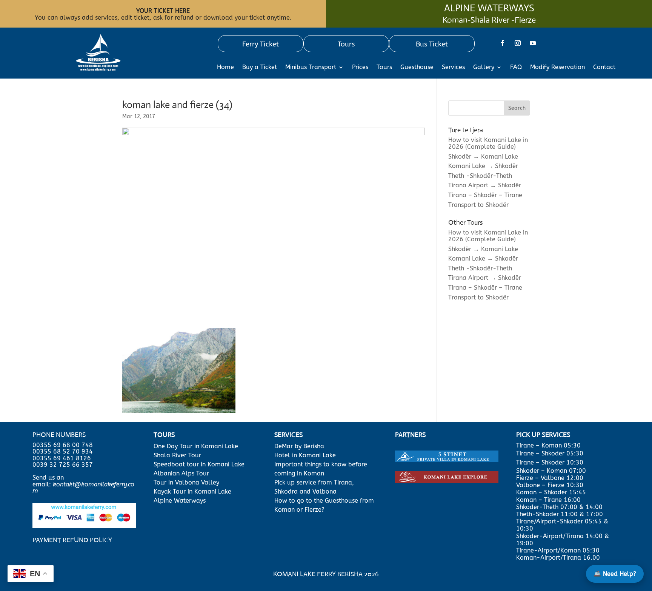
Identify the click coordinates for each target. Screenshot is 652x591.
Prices (360, 68)
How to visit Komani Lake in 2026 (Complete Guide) (488, 143)
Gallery (483, 68)
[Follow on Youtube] (533, 43)
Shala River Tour (177, 455)
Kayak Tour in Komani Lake (192, 491)
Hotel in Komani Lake (305, 455)
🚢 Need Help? (615, 573)
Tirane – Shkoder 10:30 (549, 462)
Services (453, 68)
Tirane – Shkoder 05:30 (549, 453)
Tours (384, 68)
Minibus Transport (310, 68)
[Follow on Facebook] (503, 43)
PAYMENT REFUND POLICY (72, 540)
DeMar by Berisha (299, 446)
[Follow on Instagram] (518, 43)
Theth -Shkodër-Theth (480, 175)
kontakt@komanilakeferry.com (83, 488)
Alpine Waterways (180, 500)
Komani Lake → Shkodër (483, 166)
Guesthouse (417, 68)
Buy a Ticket (259, 68)
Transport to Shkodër (478, 204)
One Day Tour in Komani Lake (197, 446)
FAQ (516, 68)
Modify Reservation (557, 68)
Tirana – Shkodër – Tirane (485, 195)
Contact (604, 68)
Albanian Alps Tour (181, 473)
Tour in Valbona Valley (186, 482)
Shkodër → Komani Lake (483, 156)
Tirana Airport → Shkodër (484, 185)
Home (225, 68)
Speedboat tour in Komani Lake (199, 464)
